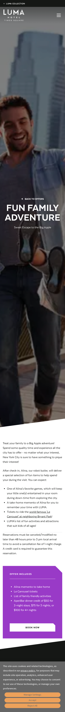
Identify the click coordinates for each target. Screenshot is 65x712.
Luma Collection (14, 3)
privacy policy (28, 670)
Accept (32, 700)
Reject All (32, 705)
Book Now (32, 627)
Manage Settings (32, 694)
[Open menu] (59, 15)
